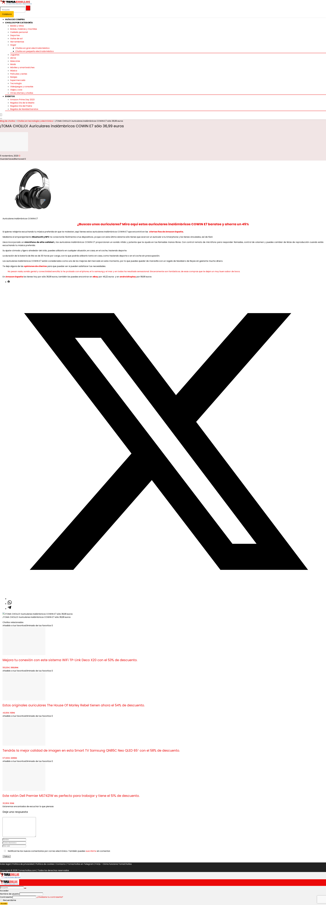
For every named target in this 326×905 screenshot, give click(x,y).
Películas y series (18, 73)
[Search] (1, 118)
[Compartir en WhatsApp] (10, 603)
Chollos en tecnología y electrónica (35, 121)
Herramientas (17, 41)
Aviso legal (5, 864)
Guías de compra (15, 19)
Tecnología (16, 83)
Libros (13, 57)
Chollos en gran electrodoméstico (32, 48)
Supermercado (17, 80)
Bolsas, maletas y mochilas (23, 29)
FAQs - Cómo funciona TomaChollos (113, 864)
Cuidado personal (19, 32)
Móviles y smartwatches (22, 67)
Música (13, 70)
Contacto (61, 864)
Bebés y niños (17, 25)
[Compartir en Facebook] (9, 281)
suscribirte (91, 851)
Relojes (13, 77)
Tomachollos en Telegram (80, 864)
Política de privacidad (23, 864)
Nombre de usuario (9, 893)
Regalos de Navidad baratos (24, 109)
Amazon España (14, 276)
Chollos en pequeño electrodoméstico (34, 51)
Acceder (4, 903)
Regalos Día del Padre (21, 105)
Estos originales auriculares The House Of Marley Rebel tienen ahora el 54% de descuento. (74, 705)
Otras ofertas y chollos (21, 92)
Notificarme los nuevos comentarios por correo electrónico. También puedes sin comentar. (59, 851)
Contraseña (6, 897)
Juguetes (14, 54)
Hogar (13, 44)
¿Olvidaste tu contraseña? (50, 897)
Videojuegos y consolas (21, 86)
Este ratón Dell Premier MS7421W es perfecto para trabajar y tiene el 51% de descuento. (71, 796)
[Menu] (1, 114)
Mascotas (15, 61)
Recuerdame (9, 900)
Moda (13, 64)
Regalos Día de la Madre (22, 102)
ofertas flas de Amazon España (166, 231)
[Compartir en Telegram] (9, 608)
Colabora (7, 14)
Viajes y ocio (16, 89)
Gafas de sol (16, 38)
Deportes (15, 35)
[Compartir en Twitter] (165, 598)
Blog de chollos (7, 121)
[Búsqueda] (28, 8)
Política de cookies (45, 864)
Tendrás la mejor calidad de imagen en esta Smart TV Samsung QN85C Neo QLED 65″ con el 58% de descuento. (91, 750)
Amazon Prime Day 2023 (22, 99)
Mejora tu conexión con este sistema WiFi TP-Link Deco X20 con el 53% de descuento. (70, 660)
